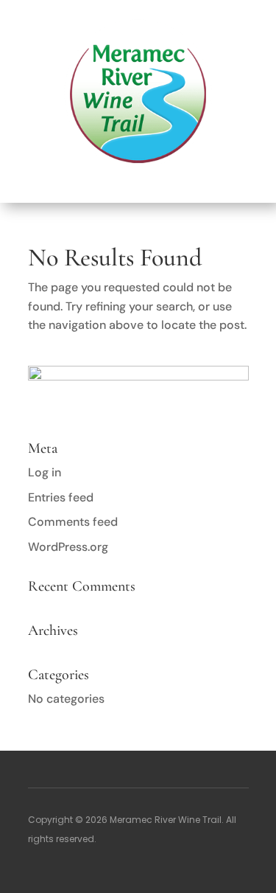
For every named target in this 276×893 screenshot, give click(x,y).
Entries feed (60, 497)
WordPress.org (68, 547)
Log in (44, 472)
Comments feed (73, 521)
